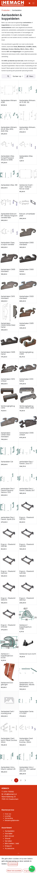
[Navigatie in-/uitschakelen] (33, 3)
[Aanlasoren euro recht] (28, 643)
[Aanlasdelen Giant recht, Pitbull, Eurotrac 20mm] (9, 727)
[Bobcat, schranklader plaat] (28, 203)
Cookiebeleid (12, 864)
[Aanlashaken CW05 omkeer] (28, 312)
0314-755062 (8, 792)
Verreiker (8, 841)
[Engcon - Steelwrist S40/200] (28, 533)
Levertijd (8, 816)
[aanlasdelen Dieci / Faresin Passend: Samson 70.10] (9, 477)
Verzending (9, 818)
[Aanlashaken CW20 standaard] (28, 285)
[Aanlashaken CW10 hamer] (28, 368)
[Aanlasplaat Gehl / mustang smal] (9, 700)
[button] (18, 76)
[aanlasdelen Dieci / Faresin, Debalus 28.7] (28, 477)
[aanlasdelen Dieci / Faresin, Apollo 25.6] (9, 506)
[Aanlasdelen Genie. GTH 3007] (28, 700)
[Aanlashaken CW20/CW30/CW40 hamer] (9, 312)
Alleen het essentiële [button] (14, 871)
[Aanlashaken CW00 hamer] (28, 258)
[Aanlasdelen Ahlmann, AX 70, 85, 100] (28, 89)
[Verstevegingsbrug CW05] (28, 341)
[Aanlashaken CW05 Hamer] (9, 341)
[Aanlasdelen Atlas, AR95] (28, 145)
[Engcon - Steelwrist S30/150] (28, 506)
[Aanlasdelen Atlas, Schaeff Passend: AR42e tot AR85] (9, 145)
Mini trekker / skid (12, 843)
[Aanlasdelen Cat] (9, 450)
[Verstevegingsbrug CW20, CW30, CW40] (28, 395)
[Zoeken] (8, 76)
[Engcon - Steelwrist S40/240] (9, 560)
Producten (6, 10)
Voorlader (9, 833)
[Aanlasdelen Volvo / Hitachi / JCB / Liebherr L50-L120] (28, 756)
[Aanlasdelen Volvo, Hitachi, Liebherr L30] (9, 756)
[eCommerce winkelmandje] (29, 3)
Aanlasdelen (9, 831)
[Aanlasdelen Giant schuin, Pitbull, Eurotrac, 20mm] (28, 727)
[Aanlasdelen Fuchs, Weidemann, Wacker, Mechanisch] (28, 671)
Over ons (8, 814)
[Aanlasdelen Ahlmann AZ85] (9, 89)
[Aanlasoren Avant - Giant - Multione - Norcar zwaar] (28, 174)
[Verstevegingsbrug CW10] (9, 395)
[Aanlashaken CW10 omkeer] (9, 368)
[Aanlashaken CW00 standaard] (28, 231)
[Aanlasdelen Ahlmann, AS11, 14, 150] (28, 116)
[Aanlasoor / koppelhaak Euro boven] (9, 643)
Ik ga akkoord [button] (29, 871)
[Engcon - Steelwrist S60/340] (28, 587)
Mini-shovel (9, 836)
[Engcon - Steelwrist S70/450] (9, 614)
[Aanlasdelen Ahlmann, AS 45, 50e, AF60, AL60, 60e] (9, 116)
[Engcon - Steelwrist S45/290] (28, 560)
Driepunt (8, 846)
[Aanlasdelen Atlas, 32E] (9, 174)
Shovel (7, 838)
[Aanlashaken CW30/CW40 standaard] (9, 422)
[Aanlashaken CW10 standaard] (9, 285)
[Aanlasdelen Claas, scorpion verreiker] (9, 231)
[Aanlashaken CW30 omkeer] (28, 422)
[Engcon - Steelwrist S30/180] (9, 533)
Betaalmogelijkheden (12, 820)
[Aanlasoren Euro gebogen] (9, 671)
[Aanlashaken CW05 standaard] (9, 258)
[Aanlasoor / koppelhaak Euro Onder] (28, 614)
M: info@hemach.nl (9, 794)
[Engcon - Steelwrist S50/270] (9, 587)
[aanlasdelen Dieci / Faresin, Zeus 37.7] (28, 450)
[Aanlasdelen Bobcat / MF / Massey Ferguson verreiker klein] (9, 203)
